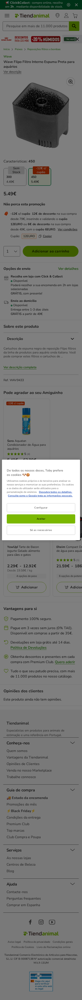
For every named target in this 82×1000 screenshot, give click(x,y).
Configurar (41, 507)
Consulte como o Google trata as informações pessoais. (40, 495)
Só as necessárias (41, 530)
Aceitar (41, 518)
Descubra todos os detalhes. (55, 492)
